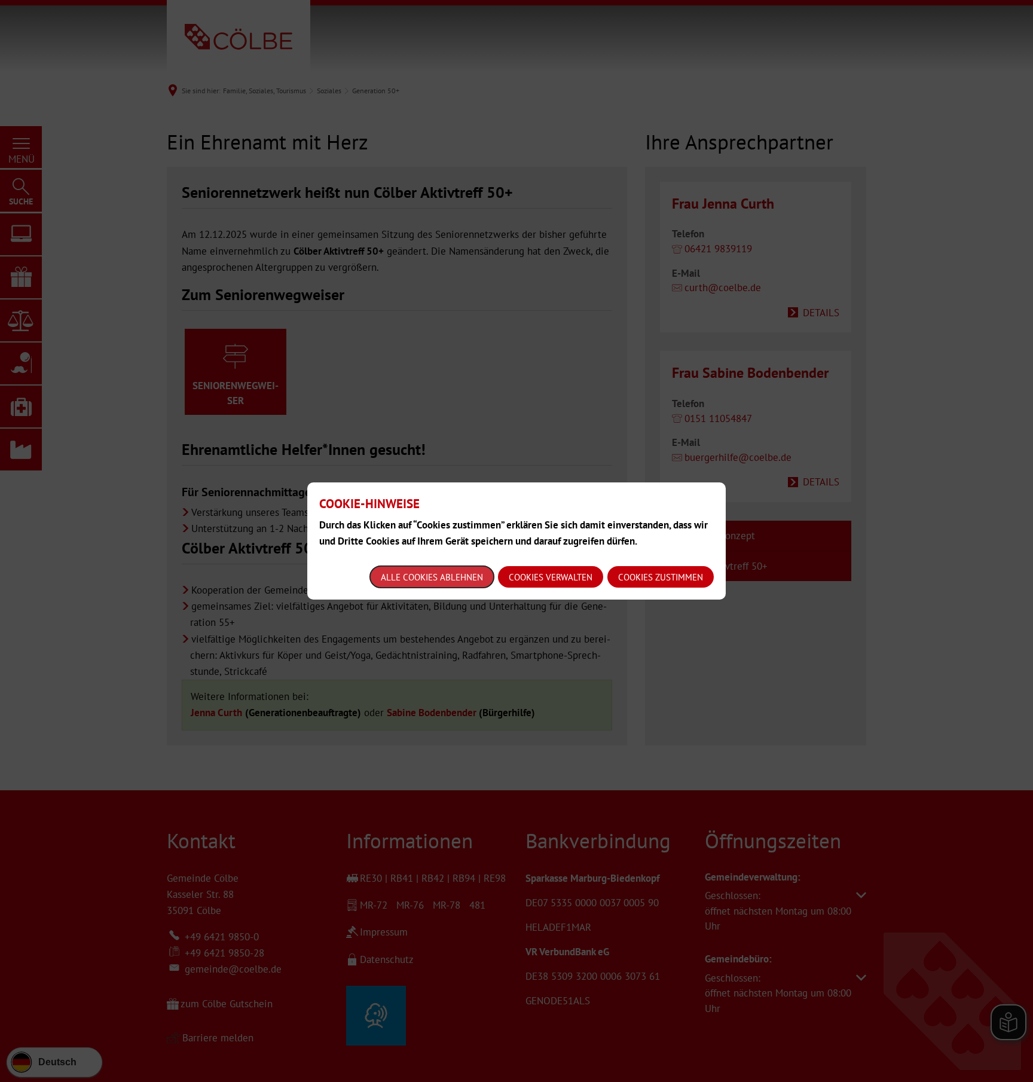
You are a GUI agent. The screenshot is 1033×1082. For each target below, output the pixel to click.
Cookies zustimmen (660, 577)
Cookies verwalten (550, 577)
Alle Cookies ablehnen (432, 577)
